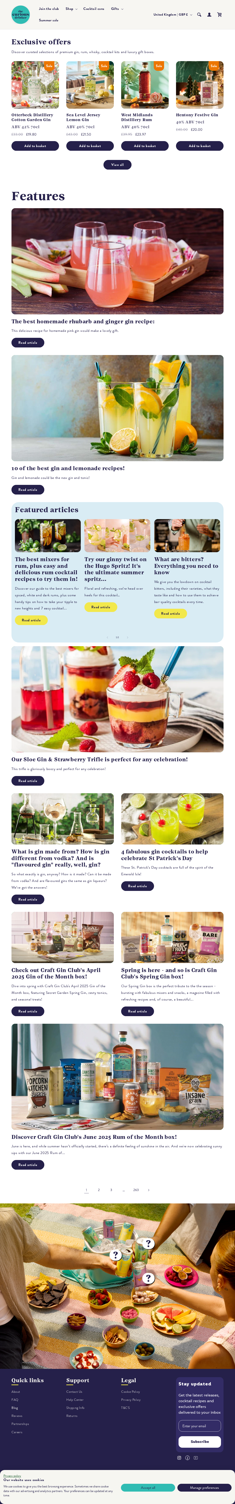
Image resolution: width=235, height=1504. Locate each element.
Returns (71, 1415)
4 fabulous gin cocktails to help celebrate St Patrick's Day (164, 854)
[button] (71, 9)
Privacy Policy (131, 1399)
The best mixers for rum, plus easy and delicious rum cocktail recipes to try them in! (46, 569)
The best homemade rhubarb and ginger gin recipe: (82, 321)
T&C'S (125, 1407)
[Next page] (148, 1190)
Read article (27, 342)
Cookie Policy (130, 1391)
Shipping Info (75, 1407)
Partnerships (20, 1424)
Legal (128, 1380)
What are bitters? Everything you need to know (186, 566)
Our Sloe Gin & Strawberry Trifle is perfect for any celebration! (99, 759)
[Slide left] (107, 637)
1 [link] (86, 1190)
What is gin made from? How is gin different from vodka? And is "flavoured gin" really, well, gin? (60, 858)
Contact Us (74, 1391)
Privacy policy (12, 1475)
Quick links (27, 1380)
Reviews (16, 1415)
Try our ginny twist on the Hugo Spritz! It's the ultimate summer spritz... (115, 569)
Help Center (75, 1399)
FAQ (15, 1399)
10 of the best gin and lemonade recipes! (68, 468)
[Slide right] (128, 637)
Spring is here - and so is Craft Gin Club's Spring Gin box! (169, 973)
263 (136, 1190)
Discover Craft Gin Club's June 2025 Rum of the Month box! (94, 1137)
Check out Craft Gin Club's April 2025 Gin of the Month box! (56, 973)
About (15, 1391)
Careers (16, 1432)
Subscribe (200, 1442)
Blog (14, 1407)
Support (78, 1380)
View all (117, 164)
